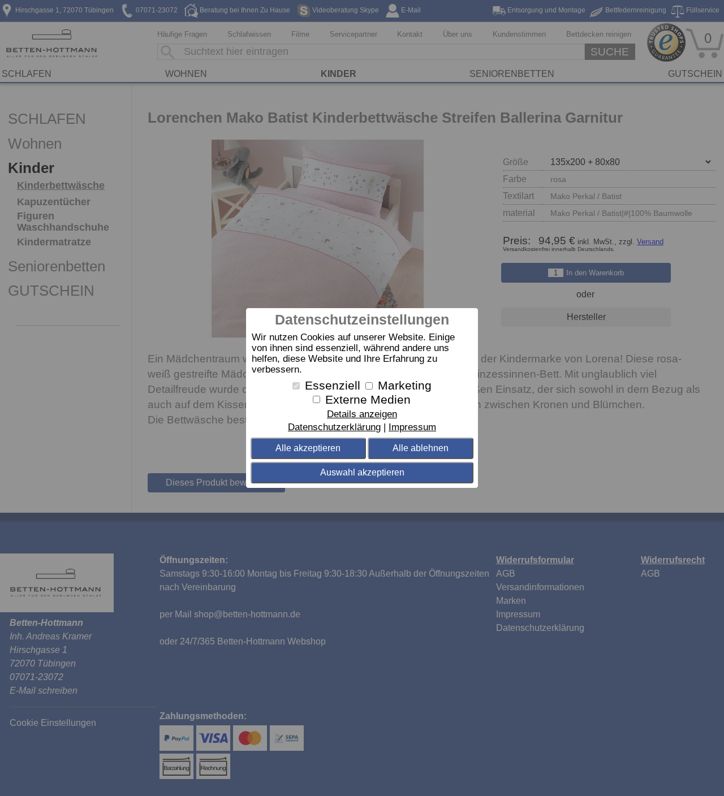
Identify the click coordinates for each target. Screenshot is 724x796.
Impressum (412, 427)
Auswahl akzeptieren (362, 472)
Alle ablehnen (421, 448)
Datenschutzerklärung (334, 427)
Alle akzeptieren (308, 448)
